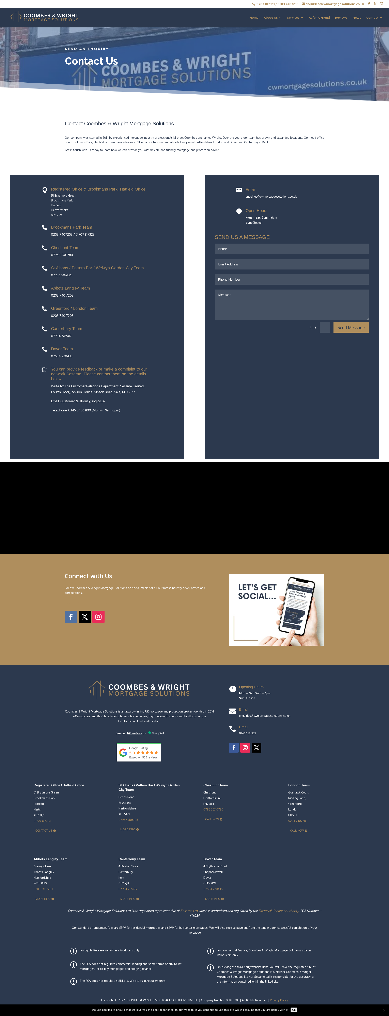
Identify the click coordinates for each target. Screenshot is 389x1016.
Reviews (341, 17)
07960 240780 (213, 809)
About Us (271, 17)
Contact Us (43, 830)
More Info (42, 898)
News (357, 17)
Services (293, 17)
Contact (372, 17)
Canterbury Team (66, 328)
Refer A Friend (319, 17)
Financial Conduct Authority (279, 911)
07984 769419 (128, 889)
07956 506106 (128, 819)
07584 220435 (213, 889)
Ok (294, 1009)
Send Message (351, 327)
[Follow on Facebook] (71, 617)
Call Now (212, 819)
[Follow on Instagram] (98, 617)
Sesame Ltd (189, 911)
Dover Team (62, 349)
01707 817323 (265, 4)
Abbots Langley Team (70, 288)
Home (254, 17)
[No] (384, 1010)
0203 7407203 (288, 4)
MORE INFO (127, 829)
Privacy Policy (279, 1000)
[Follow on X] (85, 617)
